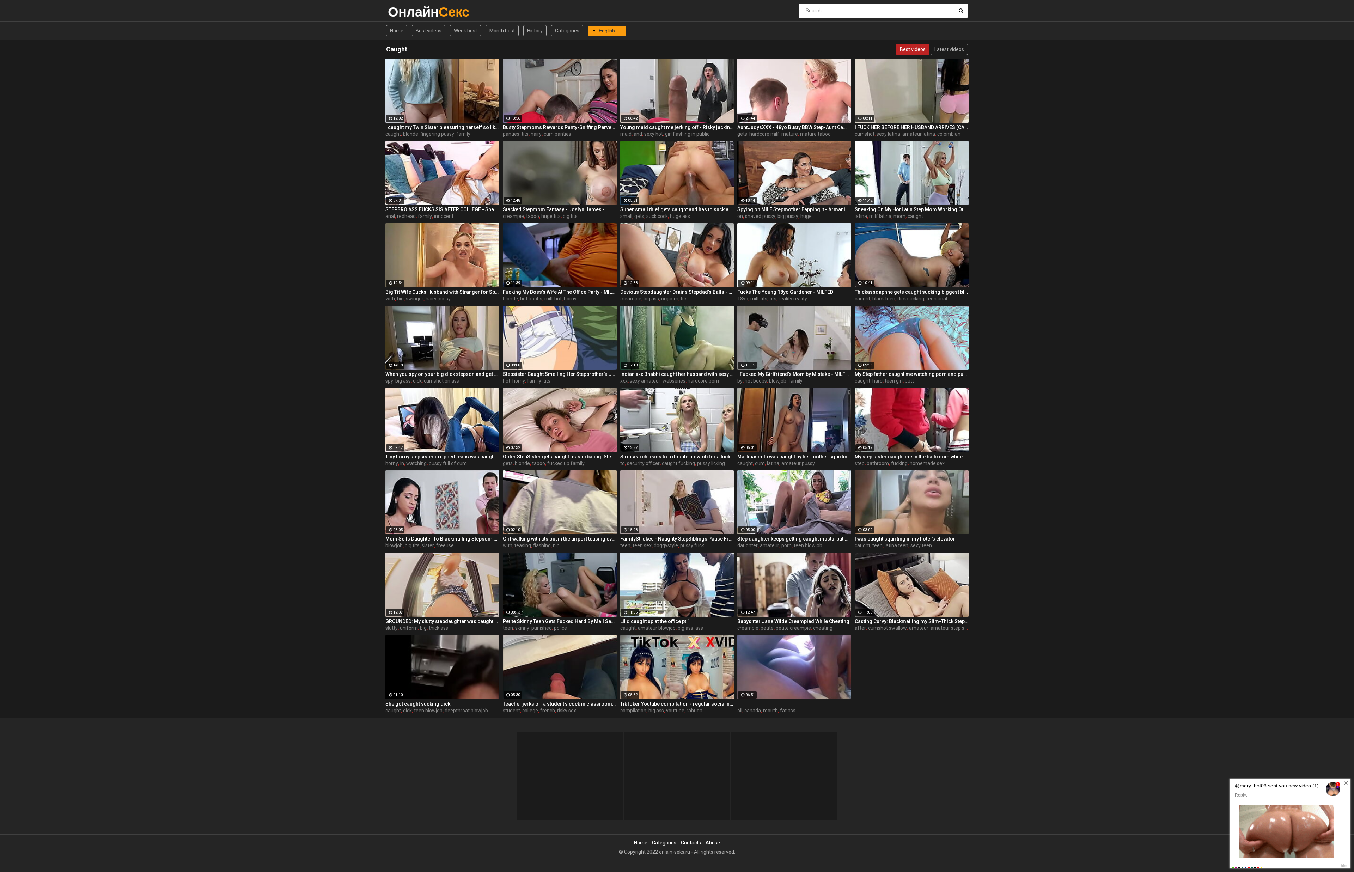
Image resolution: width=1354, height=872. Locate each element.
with (390, 298)
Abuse (713, 843)
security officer (643, 463)
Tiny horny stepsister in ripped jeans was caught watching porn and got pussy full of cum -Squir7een (442, 456)
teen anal (936, 298)
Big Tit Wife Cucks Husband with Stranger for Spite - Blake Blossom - (442, 292)
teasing (522, 545)
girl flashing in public (687, 134)
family (463, 134)
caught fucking (678, 463)
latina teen (896, 545)
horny (570, 298)
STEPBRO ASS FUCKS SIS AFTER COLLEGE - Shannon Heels (442, 209)
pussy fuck (692, 545)
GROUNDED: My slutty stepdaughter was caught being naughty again (442, 621)
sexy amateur (645, 381)
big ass (651, 298)
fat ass (787, 710)
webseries (674, 381)
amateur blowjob (657, 628)
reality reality (793, 298)
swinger (414, 298)
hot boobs (531, 298)
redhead (406, 216)
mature (789, 134)
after (860, 628)
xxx (624, 381)
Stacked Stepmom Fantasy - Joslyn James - (554, 209)
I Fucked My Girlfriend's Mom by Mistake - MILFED (794, 374)
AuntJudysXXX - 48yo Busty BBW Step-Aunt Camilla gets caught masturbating (794, 127)
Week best (465, 30)
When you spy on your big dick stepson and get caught (442, 374)
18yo (742, 298)
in (402, 463)
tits (525, 134)
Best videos (428, 30)
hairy (536, 134)
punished (541, 628)
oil (739, 710)
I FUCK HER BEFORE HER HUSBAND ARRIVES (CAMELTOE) (912, 127)
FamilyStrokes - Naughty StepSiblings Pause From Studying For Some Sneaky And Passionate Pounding (677, 539)
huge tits (551, 216)
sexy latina (888, 134)
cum (760, 463)
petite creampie (793, 628)
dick (417, 381)
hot (506, 381)
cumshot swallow (887, 628)
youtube (675, 710)
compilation (633, 710)
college (530, 710)
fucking (899, 463)
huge (806, 216)
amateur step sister (952, 628)
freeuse (445, 545)
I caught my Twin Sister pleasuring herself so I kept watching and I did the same (442, 127)
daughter (747, 545)
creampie (513, 216)
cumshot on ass (441, 381)
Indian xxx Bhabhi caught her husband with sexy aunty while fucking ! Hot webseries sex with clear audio (677, 374)
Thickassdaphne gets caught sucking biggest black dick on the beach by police (912, 292)
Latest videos (949, 49)
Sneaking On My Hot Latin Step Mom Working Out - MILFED (912, 209)
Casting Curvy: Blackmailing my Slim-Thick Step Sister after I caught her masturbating (912, 621)
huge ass (680, 216)
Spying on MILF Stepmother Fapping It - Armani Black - (794, 209)
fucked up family (566, 463)
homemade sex (927, 463)
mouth (770, 710)
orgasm (669, 298)
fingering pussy (437, 134)
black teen (883, 298)
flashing (542, 545)
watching (416, 463)
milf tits (758, 298)
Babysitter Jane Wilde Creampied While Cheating (793, 621)
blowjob (777, 381)
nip (556, 545)
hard (877, 381)
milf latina (880, 216)
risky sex (566, 710)
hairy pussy (438, 298)
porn (786, 545)
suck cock (657, 216)
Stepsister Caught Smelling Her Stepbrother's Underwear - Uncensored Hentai (560, 374)
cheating (822, 628)
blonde (410, 134)
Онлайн (406, 12)
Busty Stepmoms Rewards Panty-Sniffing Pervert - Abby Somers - (560, 127)
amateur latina (918, 134)
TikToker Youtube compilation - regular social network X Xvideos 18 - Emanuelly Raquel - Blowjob (677, 704)
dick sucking (910, 298)
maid (626, 134)
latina (861, 216)
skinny (522, 628)
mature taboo (815, 134)
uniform (409, 628)
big (400, 298)
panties (511, 134)
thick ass (438, 628)
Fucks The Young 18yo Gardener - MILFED (785, 292)
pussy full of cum (448, 463)
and (638, 134)
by (740, 381)
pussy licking (711, 463)
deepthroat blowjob (466, 710)
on (740, 216)
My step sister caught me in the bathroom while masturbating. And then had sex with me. (912, 456)
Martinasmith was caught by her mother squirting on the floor (794, 456)
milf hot (553, 298)
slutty (391, 628)
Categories (567, 30)
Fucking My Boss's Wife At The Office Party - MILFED (560, 292)
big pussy (787, 216)
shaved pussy (760, 216)
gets (742, 134)
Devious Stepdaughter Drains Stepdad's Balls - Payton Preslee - (677, 292)
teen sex (642, 545)
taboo (532, 216)
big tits (570, 216)
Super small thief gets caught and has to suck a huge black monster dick (677, 209)
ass (699, 628)
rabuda (694, 710)
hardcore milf (764, 134)
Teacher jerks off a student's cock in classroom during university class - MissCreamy (560, 704)
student (511, 710)
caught (393, 134)
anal (390, 216)
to (622, 463)
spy (389, 381)
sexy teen (921, 545)
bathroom (878, 463)
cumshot (864, 134)
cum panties (557, 134)
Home (396, 30)
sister (428, 545)
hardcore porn (703, 381)
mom (899, 216)
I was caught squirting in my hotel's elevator (905, 539)
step (860, 463)
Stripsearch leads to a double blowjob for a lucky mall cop (677, 456)
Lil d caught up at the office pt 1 (655, 621)
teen (625, 545)
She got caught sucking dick (417, 704)
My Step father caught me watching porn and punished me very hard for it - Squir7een (912, 374)
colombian (948, 134)
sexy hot (653, 134)
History (535, 30)
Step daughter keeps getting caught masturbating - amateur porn (794, 539)
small (626, 216)
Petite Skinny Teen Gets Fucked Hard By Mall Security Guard (560, 621)
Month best (502, 30)
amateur (769, 545)
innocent (443, 216)
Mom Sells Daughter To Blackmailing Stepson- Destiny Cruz (442, 539)
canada (752, 710)
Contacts (691, 843)
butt (909, 381)
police (560, 628)
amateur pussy (798, 463)
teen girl (894, 381)
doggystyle (666, 545)
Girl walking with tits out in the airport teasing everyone (560, 539)
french (547, 710)
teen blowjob (808, 545)
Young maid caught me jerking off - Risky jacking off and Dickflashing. (677, 127)
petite (767, 628)
